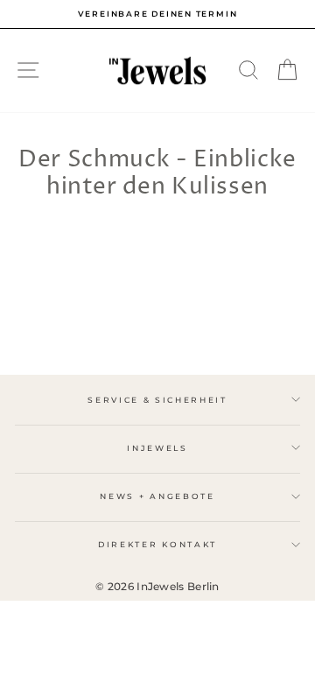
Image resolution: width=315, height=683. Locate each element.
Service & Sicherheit (158, 400)
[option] (157, 14)
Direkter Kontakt (157, 544)
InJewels (157, 448)
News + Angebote (157, 496)
